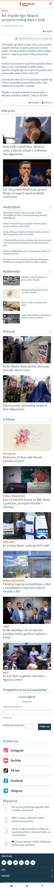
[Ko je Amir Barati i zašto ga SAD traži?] (27, 525)
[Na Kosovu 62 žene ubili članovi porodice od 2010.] (11, 293)
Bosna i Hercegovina (14, 496)
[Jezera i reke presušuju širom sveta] (11, 306)
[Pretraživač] (42, 886)
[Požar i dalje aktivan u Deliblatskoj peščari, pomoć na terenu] (11, 318)
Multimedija (11, 271)
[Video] (11, 886)
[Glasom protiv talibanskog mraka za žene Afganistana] (27, 388)
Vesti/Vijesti (11, 207)
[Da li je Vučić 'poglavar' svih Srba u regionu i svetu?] (27, 656)
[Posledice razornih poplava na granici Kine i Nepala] (11, 281)
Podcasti (9, 332)
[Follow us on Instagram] (21, 862)
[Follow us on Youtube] (15, 862)
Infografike (9, 454)
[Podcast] (27, 886)
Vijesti (5, 11)
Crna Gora (8, 542)
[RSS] (27, 862)
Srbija (6, 627)
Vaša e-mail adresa (12, 707)
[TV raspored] (33, 862)
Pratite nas (44, 727)
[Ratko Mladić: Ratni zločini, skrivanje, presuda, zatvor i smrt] (27, 349)
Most (6, 673)
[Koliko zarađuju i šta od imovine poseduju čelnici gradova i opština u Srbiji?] (27, 610)
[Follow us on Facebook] (4, 862)
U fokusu (9, 419)
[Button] (48, 31)
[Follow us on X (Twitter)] (9, 862)
